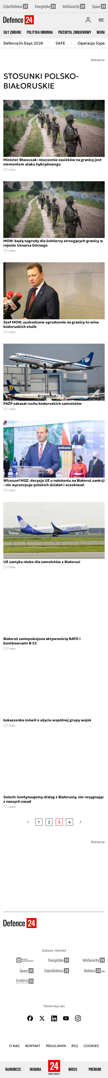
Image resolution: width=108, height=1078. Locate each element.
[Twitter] (42, 1018)
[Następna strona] (80, 822)
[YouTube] (66, 1018)
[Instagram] (78, 1018)
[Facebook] (30, 1018)
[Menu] (101, 19)
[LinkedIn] (54, 1018)
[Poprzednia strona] (28, 822)
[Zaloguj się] (88, 19)
